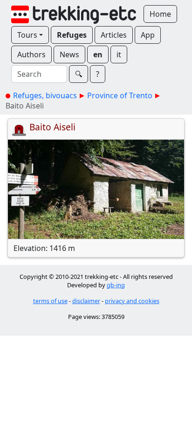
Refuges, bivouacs (45, 95)
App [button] (148, 35)
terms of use (50, 301)
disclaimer (86, 301)
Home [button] (160, 14)
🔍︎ (78, 74)
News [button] (69, 54)
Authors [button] (31, 54)
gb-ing (116, 285)
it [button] (119, 54)
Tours (27, 35)
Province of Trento (119, 95)
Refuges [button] (72, 35)
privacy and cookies (132, 301)
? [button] (97, 74)
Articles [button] (114, 35)
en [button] (98, 54)
